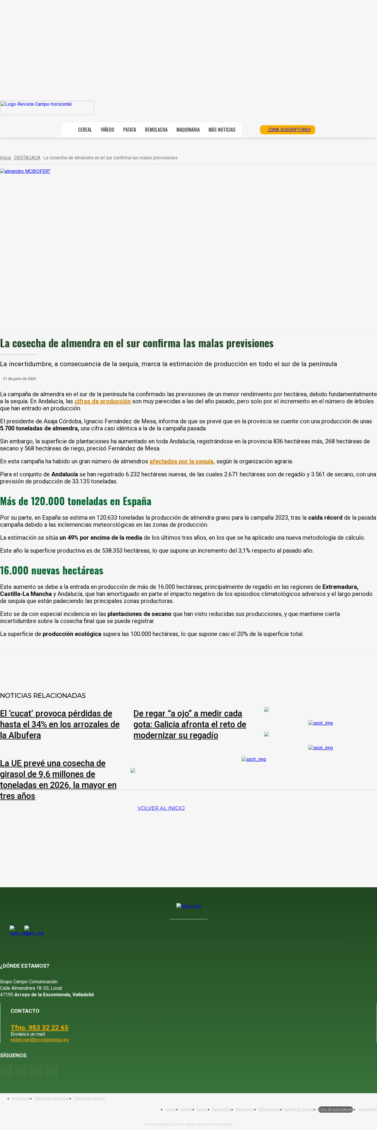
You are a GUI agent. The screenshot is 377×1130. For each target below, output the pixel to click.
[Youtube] (36, 1071)
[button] (249, 129)
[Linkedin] (133, 667)
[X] (91, 667)
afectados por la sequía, (182, 461)
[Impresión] (176, 667)
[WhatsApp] (112, 667)
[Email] (154, 667)
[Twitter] (51, 1071)
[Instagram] (21, 1071)
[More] (197, 667)
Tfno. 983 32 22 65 (39, 1027)
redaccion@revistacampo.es (40, 1040)
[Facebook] (70, 667)
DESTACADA (27, 158)
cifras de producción (103, 401)
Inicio (5, 158)
